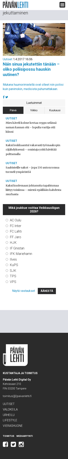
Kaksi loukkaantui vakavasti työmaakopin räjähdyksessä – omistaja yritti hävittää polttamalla (33, 149)
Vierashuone (13, 426)
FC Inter (15, 226)
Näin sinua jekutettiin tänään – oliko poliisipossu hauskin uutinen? (31, 69)
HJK (13, 242)
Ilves (13, 259)
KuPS (14, 265)
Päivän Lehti (15, 4)
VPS (13, 282)
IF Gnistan (17, 248)
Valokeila (10, 409)
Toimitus (8, 436)
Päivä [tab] (13, 110)
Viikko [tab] (34, 110)
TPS (13, 276)
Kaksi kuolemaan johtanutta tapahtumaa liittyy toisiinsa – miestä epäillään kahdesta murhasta (33, 190)
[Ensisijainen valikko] (62, 5)
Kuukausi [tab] (54, 110)
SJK (13, 271)
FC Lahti (16, 231)
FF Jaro (15, 237)
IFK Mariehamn (21, 254)
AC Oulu (15, 220)
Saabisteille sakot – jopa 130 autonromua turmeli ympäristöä (32, 170)
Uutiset (7, 59)
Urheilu (9, 415)
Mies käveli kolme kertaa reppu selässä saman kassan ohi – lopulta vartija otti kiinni (31, 127)
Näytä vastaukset (23, 291)
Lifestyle (10, 420)
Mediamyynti (24, 436)
